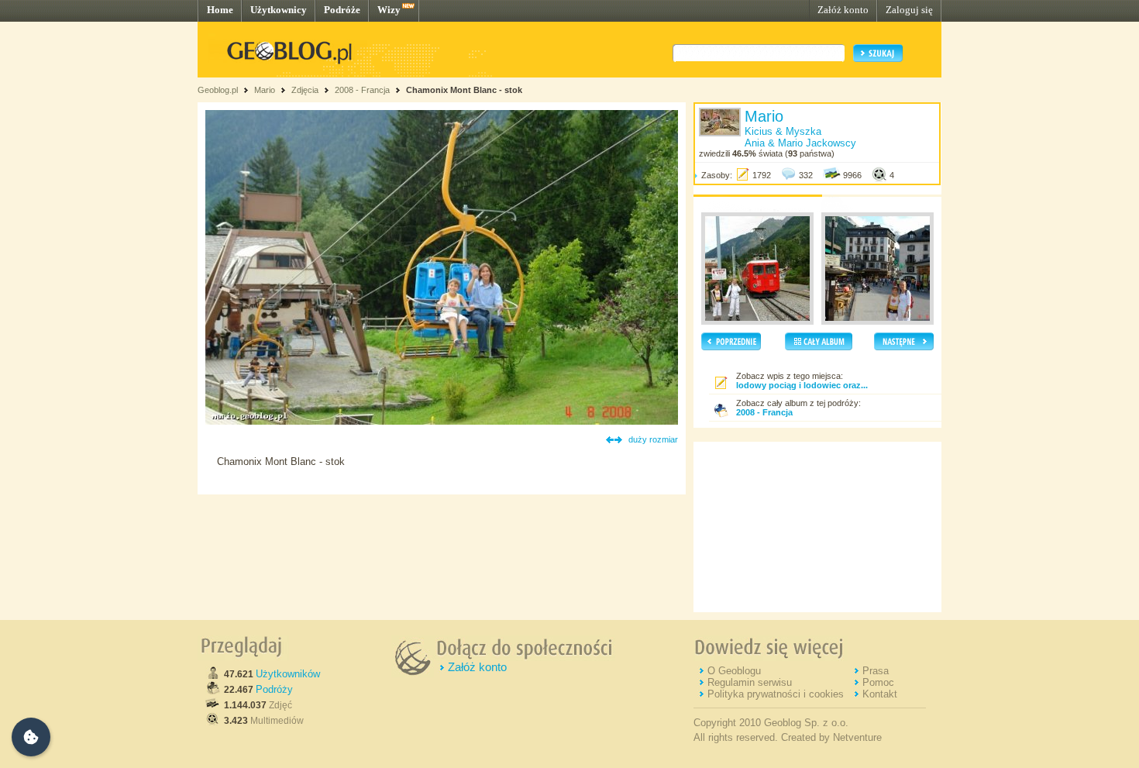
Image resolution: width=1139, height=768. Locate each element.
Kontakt (879, 694)
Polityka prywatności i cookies (775, 694)
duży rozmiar (653, 439)
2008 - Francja (362, 90)
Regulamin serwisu (749, 682)
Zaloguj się (909, 9)
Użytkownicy (278, 9)
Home (220, 9)
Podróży (274, 689)
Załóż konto (843, 9)
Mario (264, 90)
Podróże (342, 9)
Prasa (875, 671)
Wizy (389, 9)
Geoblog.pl (218, 90)
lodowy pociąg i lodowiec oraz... (802, 385)
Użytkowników (288, 674)
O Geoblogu (734, 671)
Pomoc (878, 682)
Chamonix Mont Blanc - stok (464, 90)
